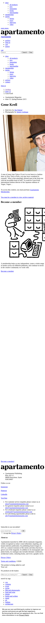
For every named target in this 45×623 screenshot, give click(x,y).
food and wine (10, 592)
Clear (30, 52)
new (11, 7)
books (12, 11)
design (7, 594)
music (7, 598)
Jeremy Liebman (22, 112)
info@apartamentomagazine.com (16, 508)
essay (11, 20)
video (11, 24)
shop (7, 3)
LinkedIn (4, 494)
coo (6, 582)
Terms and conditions (8, 561)
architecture (9, 604)
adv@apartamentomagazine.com (16, 516)
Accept (6, 619)
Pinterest (4, 491)
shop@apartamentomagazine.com (17, 504)
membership (9, 15)
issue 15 (8, 91)
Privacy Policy (16, 533)
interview (13, 22)
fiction (12, 19)
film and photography (12, 590)
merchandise (14, 13)
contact (7, 82)
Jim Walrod (18, 110)
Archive (8, 89)
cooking (8, 584)
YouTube (4, 498)
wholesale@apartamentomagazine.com (18, 512)
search (7, 46)
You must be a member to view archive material (17, 197)
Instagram (4, 487)
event (7, 586)
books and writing (11, 596)
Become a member (7, 271)
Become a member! (7, 461)
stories (7, 17)
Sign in (7, 42)
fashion (7, 602)
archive (7, 40)
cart (6, 44)
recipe (7, 588)
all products (14, 5)
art (6, 600)
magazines (13, 9)
